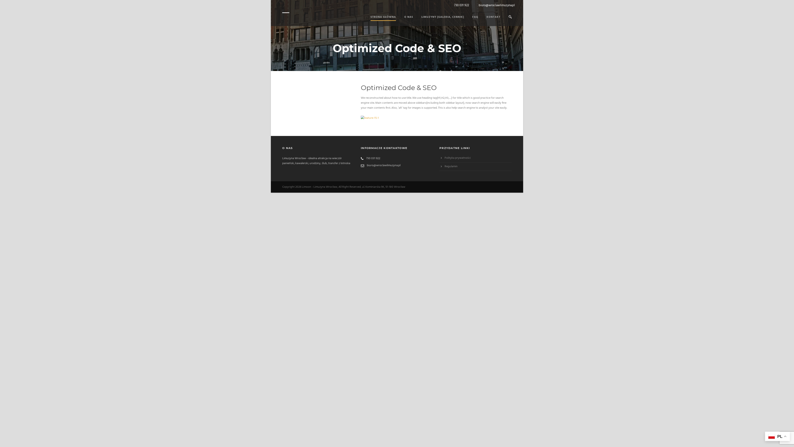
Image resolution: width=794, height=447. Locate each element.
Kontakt (493, 17)
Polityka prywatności (458, 158)
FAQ (475, 17)
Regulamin (451, 166)
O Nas (408, 17)
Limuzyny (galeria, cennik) (442, 17)
